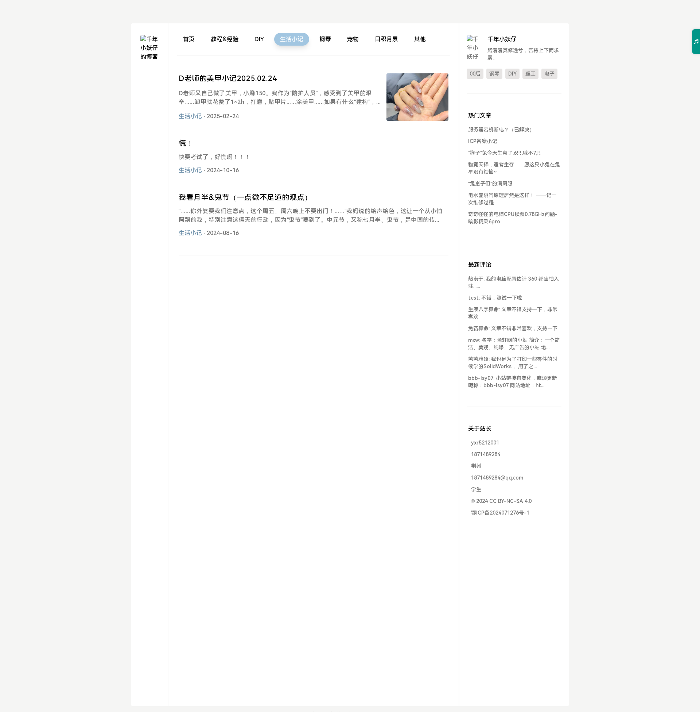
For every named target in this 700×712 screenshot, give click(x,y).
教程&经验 (224, 39)
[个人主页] (149, 77)
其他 (420, 39)
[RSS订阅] (149, 116)
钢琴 (325, 39)
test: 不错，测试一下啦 (495, 298)
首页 (189, 39)
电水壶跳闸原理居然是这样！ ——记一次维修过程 (512, 198)
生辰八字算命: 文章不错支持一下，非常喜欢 (512, 313)
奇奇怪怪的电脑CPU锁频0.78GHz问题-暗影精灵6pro (512, 217)
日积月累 (386, 39)
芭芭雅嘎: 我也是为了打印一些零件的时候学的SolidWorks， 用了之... (512, 362)
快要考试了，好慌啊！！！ (215, 157)
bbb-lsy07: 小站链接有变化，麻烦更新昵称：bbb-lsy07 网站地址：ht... (512, 381)
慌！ (186, 143)
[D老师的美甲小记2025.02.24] (417, 97)
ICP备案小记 (482, 141)
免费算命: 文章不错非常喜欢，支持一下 (512, 328)
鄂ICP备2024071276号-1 (500, 513)
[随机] (149, 103)
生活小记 (291, 39)
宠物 (353, 39)
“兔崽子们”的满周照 (490, 183)
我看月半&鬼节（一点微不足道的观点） (245, 197)
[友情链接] (149, 129)
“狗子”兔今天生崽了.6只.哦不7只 (504, 153)
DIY (259, 39)
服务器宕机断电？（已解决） (501, 129)
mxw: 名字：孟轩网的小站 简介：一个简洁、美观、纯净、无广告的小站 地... (514, 343)
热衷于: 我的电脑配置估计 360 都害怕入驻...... (513, 282)
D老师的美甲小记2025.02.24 (228, 78)
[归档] (149, 90)
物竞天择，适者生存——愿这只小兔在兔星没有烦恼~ (514, 168)
